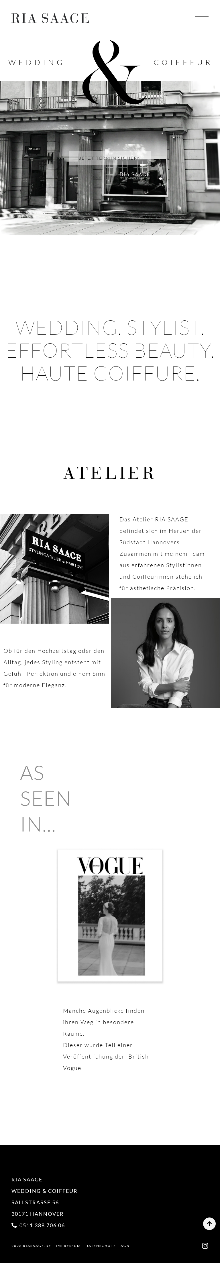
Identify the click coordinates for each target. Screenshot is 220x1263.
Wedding (36, 62)
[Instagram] (205, 1245)
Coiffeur (183, 62)
